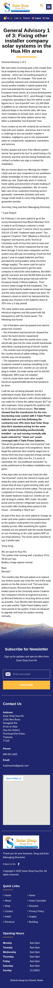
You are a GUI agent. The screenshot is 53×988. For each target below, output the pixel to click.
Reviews (33, 906)
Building (33, 922)
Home (8, 895)
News (32, 895)
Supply (33, 916)
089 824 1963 (10, 754)
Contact (9, 911)
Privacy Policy (36, 911)
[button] (41, 5)
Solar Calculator (37, 900)
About (8, 900)
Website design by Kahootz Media (26, 980)
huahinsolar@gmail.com (15, 765)
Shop (7, 906)
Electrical (9, 922)
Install (8, 916)
